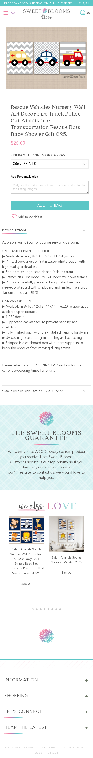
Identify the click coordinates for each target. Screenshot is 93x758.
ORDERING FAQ (45, 365)
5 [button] (48, 609)
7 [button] (56, 609)
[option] (46, 59)
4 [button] (44, 609)
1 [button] (33, 609)
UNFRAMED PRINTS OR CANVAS (38, 155)
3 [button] (41, 609)
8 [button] (60, 609)
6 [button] (52, 609)
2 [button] (37, 609)
